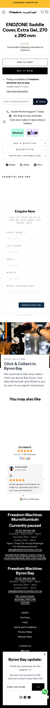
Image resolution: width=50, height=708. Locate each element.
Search (25, 612)
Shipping (25, 47)
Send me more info (31, 305)
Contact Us (25, 645)
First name (15, 233)
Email (11, 259)
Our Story (25, 617)
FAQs (25, 622)
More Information (20, 286)
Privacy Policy (25, 631)
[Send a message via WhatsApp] (45, 692)
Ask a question (25, 143)
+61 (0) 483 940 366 (25, 578)
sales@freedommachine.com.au (25, 549)
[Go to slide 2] (25, 495)
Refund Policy (25, 636)
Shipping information (25, 155)
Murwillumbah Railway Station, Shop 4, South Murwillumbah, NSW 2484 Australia (25, 557)
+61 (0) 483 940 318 (25, 530)
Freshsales (29, 315)
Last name (14, 246)
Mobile (12, 273)
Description (25, 149)
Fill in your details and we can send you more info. (25, 220)
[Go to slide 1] (23, 495)
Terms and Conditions (25, 627)
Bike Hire (25, 650)
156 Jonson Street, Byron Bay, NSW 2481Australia (25, 599)
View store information (17, 91)
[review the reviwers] (10, 476)
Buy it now (25, 70)
